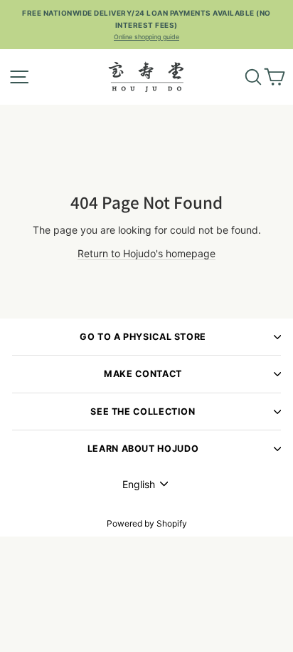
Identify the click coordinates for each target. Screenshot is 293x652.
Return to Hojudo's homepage (146, 253)
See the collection (142, 411)
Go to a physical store (143, 336)
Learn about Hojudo (142, 448)
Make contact (143, 373)
